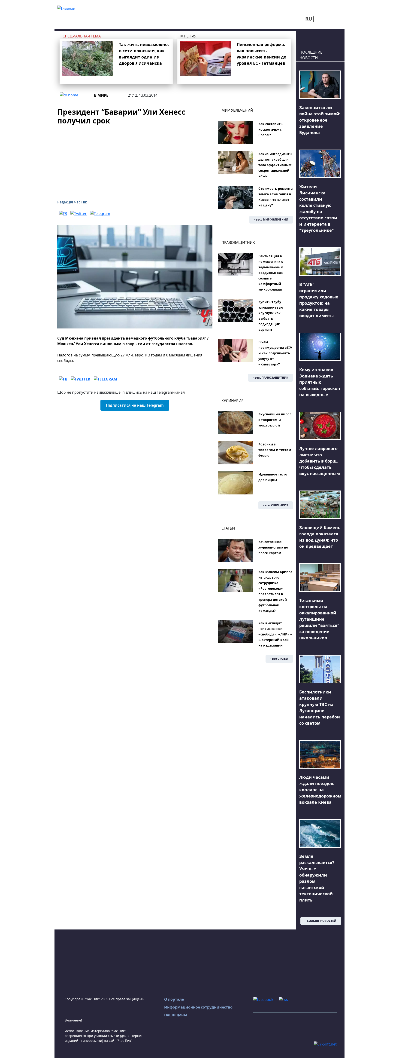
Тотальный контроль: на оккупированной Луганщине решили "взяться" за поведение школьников (319, 619)
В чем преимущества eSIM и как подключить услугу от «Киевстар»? (275, 353)
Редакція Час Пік (72, 202)
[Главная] (66, 7)
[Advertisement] (134, 159)
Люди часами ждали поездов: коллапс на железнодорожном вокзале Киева (320, 789)
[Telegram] (100, 214)
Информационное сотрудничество (198, 1007)
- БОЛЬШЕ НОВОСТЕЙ (320, 921)
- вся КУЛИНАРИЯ (275, 505)
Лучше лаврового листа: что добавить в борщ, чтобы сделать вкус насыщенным (319, 461)
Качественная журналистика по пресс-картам (273, 547)
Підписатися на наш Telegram (135, 405)
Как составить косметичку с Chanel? (270, 129)
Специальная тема (82, 36)
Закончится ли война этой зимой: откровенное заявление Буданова (319, 120)
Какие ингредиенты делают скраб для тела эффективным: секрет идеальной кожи (275, 165)
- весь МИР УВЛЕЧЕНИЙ (271, 219)
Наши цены (175, 1015)
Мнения (188, 36)
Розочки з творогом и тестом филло (274, 449)
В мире (101, 95)
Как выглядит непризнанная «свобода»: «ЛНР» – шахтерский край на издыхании (275, 634)
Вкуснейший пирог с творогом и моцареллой (274, 419)
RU (308, 18)
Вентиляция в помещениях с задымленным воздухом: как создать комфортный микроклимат (270, 272)
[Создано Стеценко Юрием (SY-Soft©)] (325, 1043)
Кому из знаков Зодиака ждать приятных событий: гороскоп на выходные (319, 382)
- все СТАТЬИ (279, 659)
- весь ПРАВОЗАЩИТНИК (270, 378)
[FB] (63, 214)
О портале (174, 999)
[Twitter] (78, 214)
